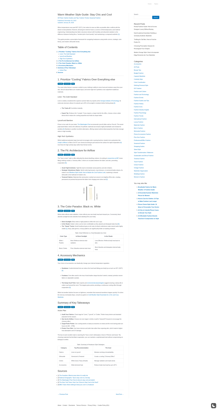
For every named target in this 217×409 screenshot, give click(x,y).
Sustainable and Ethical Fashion (144, 155)
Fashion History (138, 103)
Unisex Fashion (138, 164)
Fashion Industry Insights (141, 110)
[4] (121, 142)
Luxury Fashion (138, 122)
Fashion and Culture (140, 91)
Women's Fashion (139, 177)
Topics (156, 3)
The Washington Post (83, 124)
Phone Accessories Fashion (142, 134)
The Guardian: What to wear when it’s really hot (73, 375)
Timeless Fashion (139, 158)
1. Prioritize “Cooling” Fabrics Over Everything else (74, 51)
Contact (65, 405)
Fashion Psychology (140, 113)
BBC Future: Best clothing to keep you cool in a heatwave (76, 384)
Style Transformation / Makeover (143, 152)
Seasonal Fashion (95, 18)
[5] (66, 163)
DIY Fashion (137, 88)
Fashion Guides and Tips (71, 18)
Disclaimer (72, 405)
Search (136, 14)
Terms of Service (81, 405)
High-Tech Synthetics (66, 58)
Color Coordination (139, 82)
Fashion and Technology (141, 94)
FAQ (73, 83)
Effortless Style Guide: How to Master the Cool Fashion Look (87, 172)
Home (149, 3)
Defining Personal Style (141, 85)
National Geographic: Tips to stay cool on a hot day (74, 377)
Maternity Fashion (139, 125)
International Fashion (140, 119)
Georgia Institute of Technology (109, 101)
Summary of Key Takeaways (67, 68)
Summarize (67, 83)
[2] (114, 103)
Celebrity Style (138, 79)
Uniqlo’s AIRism (62, 142)
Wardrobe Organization (141, 171)
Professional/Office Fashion (142, 140)
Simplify (60, 83)
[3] (63, 129)
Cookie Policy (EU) (103, 405)
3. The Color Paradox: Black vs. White (70, 63)
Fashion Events (138, 97)
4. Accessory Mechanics (65, 65)
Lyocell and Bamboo (66, 56)
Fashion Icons (138, 106)
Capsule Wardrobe (139, 76)
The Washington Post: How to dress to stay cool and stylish (77, 380)
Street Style (137, 149)
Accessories (137, 64)
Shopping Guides (139, 146)
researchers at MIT (113, 158)
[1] (119, 34)
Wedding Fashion (139, 174)
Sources (60, 72)
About (59, 405)
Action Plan (63, 70)
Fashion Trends (84, 18)
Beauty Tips (137, 70)
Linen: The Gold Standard (67, 54)
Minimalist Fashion (139, 131)
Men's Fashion (138, 128)
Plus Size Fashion (139, 137)
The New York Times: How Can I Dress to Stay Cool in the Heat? (78, 382)
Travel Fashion (138, 161)
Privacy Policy (92, 405)
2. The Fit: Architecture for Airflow (68, 61)
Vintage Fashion (139, 168)
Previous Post (63, 394)
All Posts (60, 18)
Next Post (120, 394)
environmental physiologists (95, 283)
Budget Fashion (139, 73)
